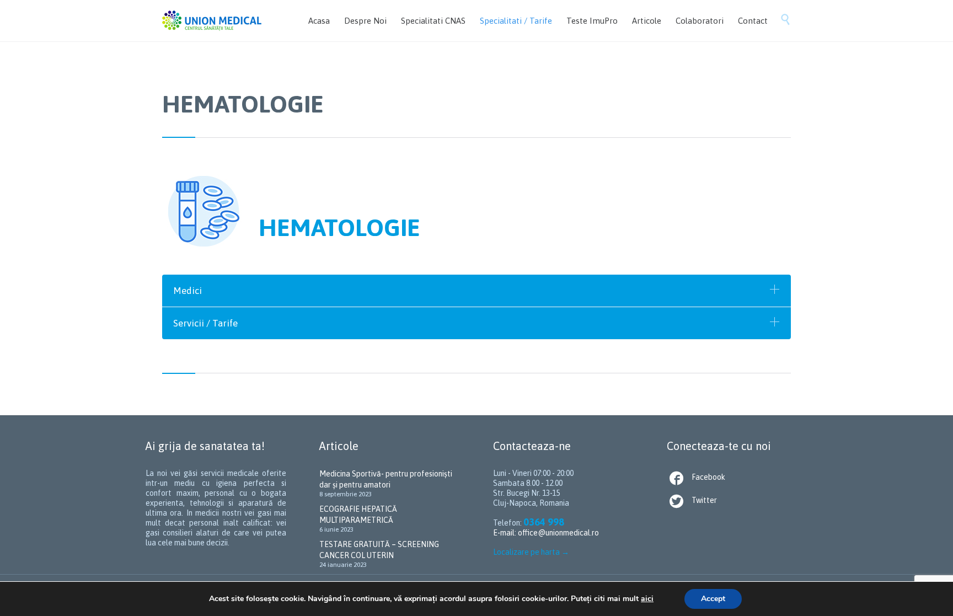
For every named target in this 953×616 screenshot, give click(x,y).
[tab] (476, 291)
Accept (713, 598)
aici (647, 598)
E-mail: (505, 532)
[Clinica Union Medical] (211, 20)
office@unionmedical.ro (558, 532)
